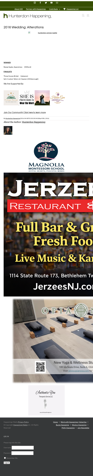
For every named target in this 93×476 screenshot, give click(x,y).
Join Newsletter (83, 428)
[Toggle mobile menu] (88, 15)
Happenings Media (20, 425)
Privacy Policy (23, 422)
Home (55, 422)
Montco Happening (79, 425)
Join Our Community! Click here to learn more (25, 112)
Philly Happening (68, 428)
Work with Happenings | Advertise (73, 422)
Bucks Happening (62, 425)
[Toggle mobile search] (83, 15)
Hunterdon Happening (13, 118)
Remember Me (11, 458)
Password (7, 453)
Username (7, 447)
